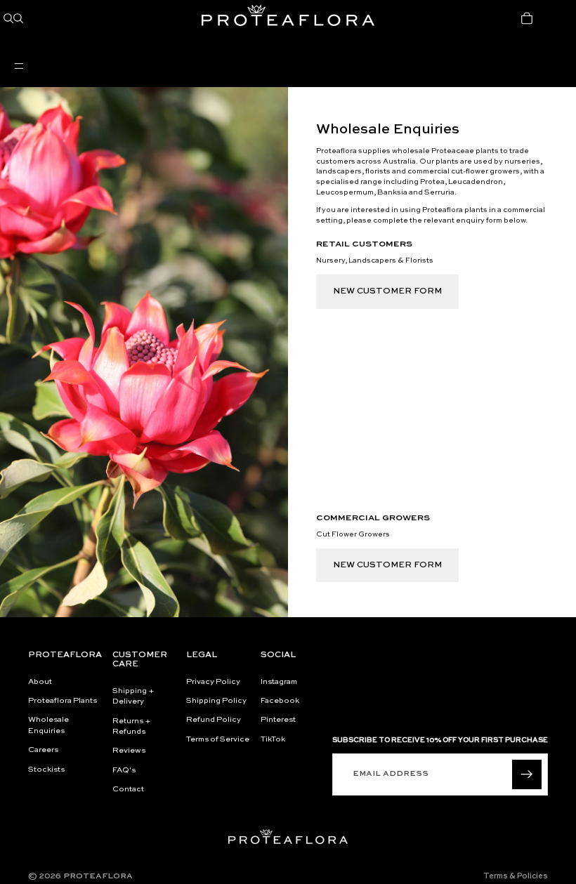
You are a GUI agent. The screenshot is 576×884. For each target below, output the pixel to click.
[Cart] (526, 18)
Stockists (46, 770)
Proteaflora (98, 876)
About (40, 682)
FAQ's (124, 770)
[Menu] (19, 66)
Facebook (280, 701)
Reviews (128, 752)
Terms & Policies (515, 876)
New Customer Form (387, 291)
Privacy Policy (213, 682)
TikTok (273, 740)
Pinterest (278, 721)
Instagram (279, 682)
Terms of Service (217, 740)
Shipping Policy (216, 701)
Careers (43, 751)
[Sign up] (527, 774)
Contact (128, 790)
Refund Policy (213, 721)
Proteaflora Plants (62, 701)
